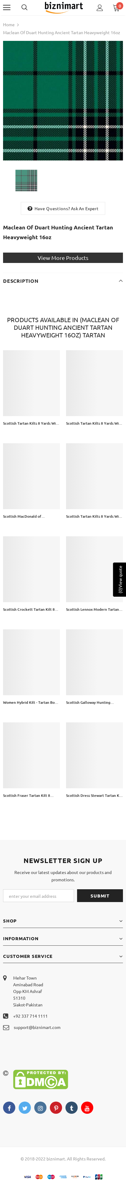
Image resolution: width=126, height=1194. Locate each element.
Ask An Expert (84, 208)
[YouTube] (87, 1108)
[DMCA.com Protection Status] (40, 1078)
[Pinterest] (56, 1108)
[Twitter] (25, 1108)
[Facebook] (9, 1108)
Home (9, 24)
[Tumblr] (71, 1108)
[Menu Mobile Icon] (6, 7)
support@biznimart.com (37, 1027)
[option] (63, 100)
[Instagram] (40, 1108)
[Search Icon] (30, 8)
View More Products (63, 257)
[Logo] (63, 7)
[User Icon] (100, 8)
